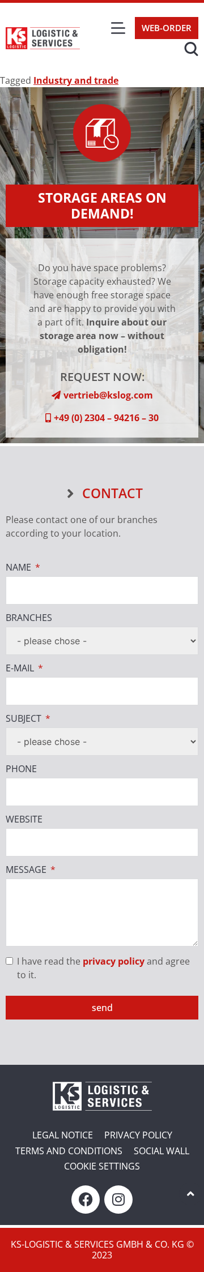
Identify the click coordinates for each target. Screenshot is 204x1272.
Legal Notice (62, 1135)
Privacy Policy (138, 1135)
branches (29, 618)
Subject (23, 718)
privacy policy (113, 961)
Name (18, 567)
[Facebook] (85, 1199)
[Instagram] (118, 1199)
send (102, 1007)
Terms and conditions (68, 1151)
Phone (21, 769)
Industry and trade (75, 80)
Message (26, 869)
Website (24, 819)
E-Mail (20, 668)
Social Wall (161, 1151)
